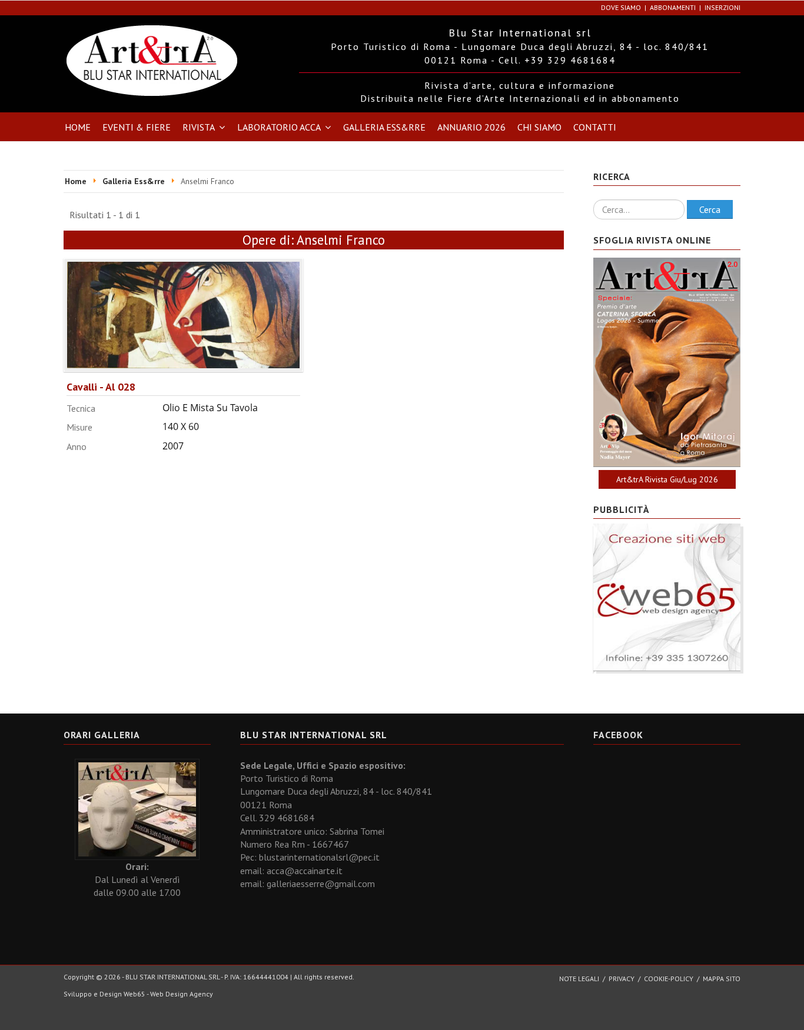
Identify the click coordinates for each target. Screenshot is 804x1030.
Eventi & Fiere (136, 127)
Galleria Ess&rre (384, 127)
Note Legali (579, 978)
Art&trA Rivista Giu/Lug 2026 (667, 479)
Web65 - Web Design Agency (168, 993)
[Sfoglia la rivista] (666, 362)
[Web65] (666, 596)
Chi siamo (539, 127)
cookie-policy (668, 978)
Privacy (621, 978)
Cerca (709, 209)
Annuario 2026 (471, 127)
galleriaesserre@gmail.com (321, 883)
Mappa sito (721, 978)
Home (78, 127)
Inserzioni (722, 7)
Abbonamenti (673, 7)
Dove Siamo (621, 7)
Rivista (198, 127)
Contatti (594, 127)
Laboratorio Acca (279, 127)
